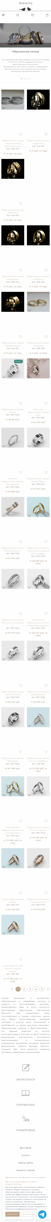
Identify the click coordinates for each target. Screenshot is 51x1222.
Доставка (25, 1147)
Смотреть (25, 45)
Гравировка (25, 1130)
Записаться (25, 1079)
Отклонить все (28, 1214)
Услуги (25, 1155)
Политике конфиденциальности (21, 1209)
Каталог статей (25, 1170)
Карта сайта (25, 1163)
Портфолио (25, 1104)
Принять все (12, 1214)
